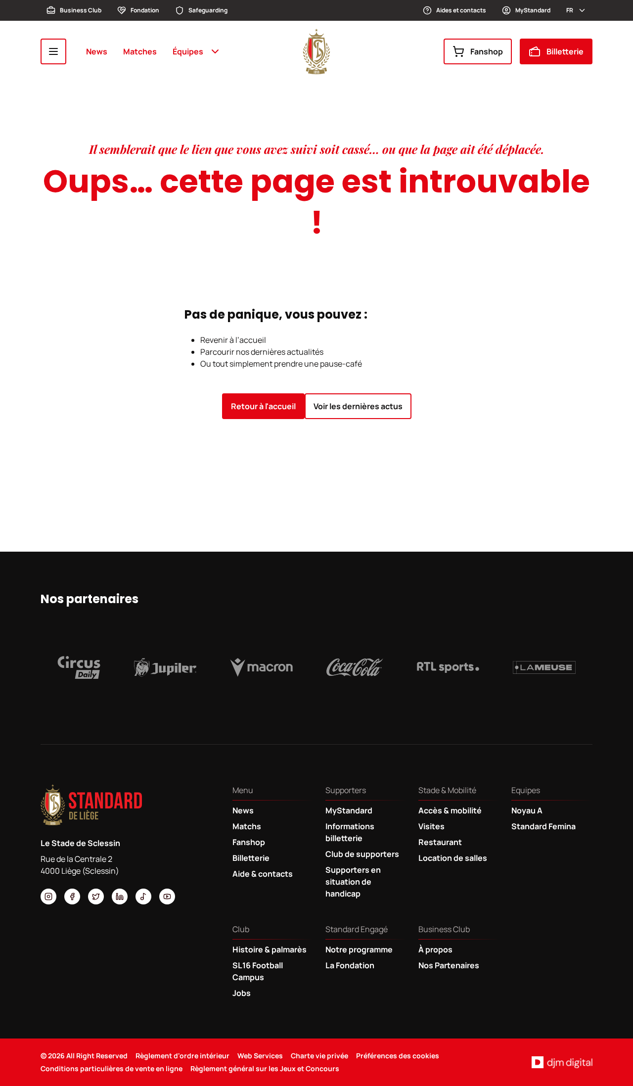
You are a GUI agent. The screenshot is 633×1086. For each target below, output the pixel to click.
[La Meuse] (544, 667)
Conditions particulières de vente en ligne (111, 1068)
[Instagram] (48, 896)
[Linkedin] (120, 896)
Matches (140, 51)
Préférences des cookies (397, 1055)
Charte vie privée (319, 1055)
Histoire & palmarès (269, 949)
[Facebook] (72, 896)
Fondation (145, 10)
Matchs (246, 826)
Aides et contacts (461, 10)
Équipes (188, 51)
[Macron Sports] (261, 667)
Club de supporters (362, 854)
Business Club (80, 10)
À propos (435, 949)
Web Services (260, 1055)
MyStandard (532, 10)
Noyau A (527, 810)
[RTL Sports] (448, 667)
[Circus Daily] (79, 667)
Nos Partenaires (448, 965)
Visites (431, 826)
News (96, 51)
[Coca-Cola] (355, 667)
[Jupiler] (165, 667)
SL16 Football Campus (257, 971)
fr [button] (569, 10)
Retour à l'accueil (263, 406)
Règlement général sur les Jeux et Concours (264, 1068)
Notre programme (359, 949)
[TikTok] (143, 896)
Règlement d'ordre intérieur (182, 1055)
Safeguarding (207, 10)
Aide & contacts (262, 873)
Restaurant (440, 842)
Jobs (241, 993)
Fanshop (486, 51)
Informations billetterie (349, 832)
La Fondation (349, 965)
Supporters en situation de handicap (353, 881)
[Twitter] (96, 896)
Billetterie (565, 51)
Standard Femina (543, 826)
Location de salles (452, 857)
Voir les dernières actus (358, 406)
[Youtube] (167, 896)
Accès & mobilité (450, 810)
